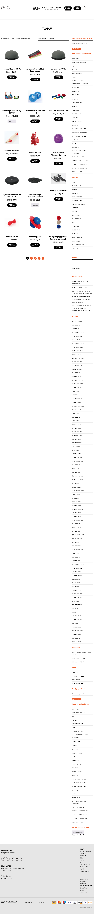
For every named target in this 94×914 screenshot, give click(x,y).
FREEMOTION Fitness (78, 204)
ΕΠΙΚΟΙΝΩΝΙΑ (84, 871)
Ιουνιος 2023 (76, 373)
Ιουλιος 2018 (76, 494)
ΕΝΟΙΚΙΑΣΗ (75, 117)
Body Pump (75, 58)
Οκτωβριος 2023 (77, 369)
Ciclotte (75, 193)
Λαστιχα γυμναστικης (79, 128)
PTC (73, 222)
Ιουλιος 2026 (76, 325)
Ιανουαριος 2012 (77, 630)
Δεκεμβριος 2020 (77, 435)
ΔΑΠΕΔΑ (74, 106)
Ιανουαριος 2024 (77, 362)
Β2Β (81, 862)
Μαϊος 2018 (75, 498)
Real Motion (76, 230)
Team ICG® (75, 248)
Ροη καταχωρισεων (78, 676)
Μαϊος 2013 (75, 608)
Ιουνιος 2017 (76, 524)
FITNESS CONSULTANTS (79, 658)
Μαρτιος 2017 (76, 531)
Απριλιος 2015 (76, 590)
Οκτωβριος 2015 (77, 575)
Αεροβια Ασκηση (77, 81)
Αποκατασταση (77, 103)
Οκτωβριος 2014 (77, 597)
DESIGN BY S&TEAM (86, 907)
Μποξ (74, 143)
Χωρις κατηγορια (77, 171)
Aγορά (11, 121)
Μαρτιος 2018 (76, 505)
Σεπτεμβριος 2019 (77, 461)
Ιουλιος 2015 (76, 579)
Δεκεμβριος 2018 (77, 479)
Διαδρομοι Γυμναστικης (80, 84)
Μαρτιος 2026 (76, 328)
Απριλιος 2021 (76, 424)
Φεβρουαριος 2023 (78, 380)
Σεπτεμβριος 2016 (78, 549)
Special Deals (77, 73)
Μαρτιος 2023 (76, 376)
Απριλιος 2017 (76, 527)
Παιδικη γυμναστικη (78, 157)
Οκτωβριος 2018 (77, 487)
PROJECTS (83, 856)
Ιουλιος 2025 (76, 339)
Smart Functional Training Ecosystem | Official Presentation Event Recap (81, 308)
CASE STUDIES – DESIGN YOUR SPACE (85, 867)
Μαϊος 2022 (75, 395)
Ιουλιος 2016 (76, 553)
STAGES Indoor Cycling (80, 244)
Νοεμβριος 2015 (77, 572)
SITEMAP (41, 902)
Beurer (74, 189)
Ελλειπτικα (75, 87)
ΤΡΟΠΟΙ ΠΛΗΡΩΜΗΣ (86, 885)
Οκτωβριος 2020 (77, 443)
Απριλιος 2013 (76, 612)
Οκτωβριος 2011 (77, 634)
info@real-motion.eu (8, 852)
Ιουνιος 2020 (76, 446)
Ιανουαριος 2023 (77, 384)
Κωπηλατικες (76, 91)
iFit (73, 66)
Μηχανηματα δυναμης (79, 132)
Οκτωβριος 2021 (77, 402)
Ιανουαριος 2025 (77, 347)
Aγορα (12, 77)
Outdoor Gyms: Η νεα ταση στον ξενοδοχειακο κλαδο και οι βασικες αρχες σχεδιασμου (82, 293)
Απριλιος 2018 (76, 502)
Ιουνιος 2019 (76, 465)
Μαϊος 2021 (75, 421)
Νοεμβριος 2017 (77, 513)
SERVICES (83, 853)
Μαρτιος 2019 (76, 472)
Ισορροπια (75, 125)
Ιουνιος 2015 (76, 583)
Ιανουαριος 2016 (77, 568)
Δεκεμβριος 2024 (77, 351)
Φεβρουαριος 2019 (78, 476)
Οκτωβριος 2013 (77, 605)
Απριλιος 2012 (76, 627)
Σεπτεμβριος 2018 (78, 490)
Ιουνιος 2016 (76, 557)
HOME (82, 849)
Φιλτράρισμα (77, 832)
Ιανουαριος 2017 (77, 538)
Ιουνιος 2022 (76, 391)
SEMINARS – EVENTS (78, 662)
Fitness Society (77, 200)
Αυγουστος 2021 (77, 409)
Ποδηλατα (75, 95)
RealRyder (75, 233)
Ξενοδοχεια (76, 147)
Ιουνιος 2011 (76, 638)
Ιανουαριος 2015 (77, 594)
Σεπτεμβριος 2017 (77, 520)
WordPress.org (77, 683)
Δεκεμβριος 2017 (77, 509)
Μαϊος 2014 (75, 601)
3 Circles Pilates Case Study (82, 287)
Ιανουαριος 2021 (77, 432)
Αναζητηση (76, 49)
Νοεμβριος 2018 (77, 483)
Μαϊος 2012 (75, 623)
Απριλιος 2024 (76, 354)
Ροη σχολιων (76, 680)
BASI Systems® (76, 186)
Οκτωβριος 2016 (77, 546)
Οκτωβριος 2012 (77, 619)
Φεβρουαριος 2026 (78, 332)
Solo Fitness (76, 241)
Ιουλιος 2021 (76, 413)
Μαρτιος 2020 (76, 454)
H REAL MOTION (85, 851)
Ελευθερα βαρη (77, 114)
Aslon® (74, 182)
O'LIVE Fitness (76, 219)
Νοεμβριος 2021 (77, 398)
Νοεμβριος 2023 (77, 365)
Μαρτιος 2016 (76, 560)
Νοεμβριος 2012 (77, 616)
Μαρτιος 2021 (76, 428)
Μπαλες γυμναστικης (79, 136)
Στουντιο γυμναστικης (79, 164)
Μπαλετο (75, 140)
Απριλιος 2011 (76, 641)
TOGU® (74, 252)
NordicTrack (76, 215)
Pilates (74, 70)
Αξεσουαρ (75, 99)
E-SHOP (82, 860)
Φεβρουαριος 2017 (78, 535)
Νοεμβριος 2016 (77, 542)
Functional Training (79, 62)
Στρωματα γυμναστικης (79, 168)
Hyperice (75, 208)
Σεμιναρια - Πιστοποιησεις (80, 160)
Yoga (73, 77)
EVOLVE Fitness (77, 197)
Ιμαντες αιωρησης (78, 121)
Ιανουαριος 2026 (77, 336)
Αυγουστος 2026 (77, 321)
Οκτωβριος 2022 (77, 387)
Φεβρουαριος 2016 (78, 564)
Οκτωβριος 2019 (77, 457)
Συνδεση (74, 672)
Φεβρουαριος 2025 (78, 343)
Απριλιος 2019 (76, 468)
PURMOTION (75, 226)
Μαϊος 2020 (75, 450)
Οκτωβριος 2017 (77, 516)
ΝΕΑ (81, 858)
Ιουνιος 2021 (76, 417)
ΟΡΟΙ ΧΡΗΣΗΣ (84, 879)
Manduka (75, 211)
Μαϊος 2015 (75, 586)
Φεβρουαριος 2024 (78, 358)
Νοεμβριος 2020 (77, 439)
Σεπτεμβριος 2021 (78, 406)
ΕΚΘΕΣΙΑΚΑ (75, 110)
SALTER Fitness (77, 237)
